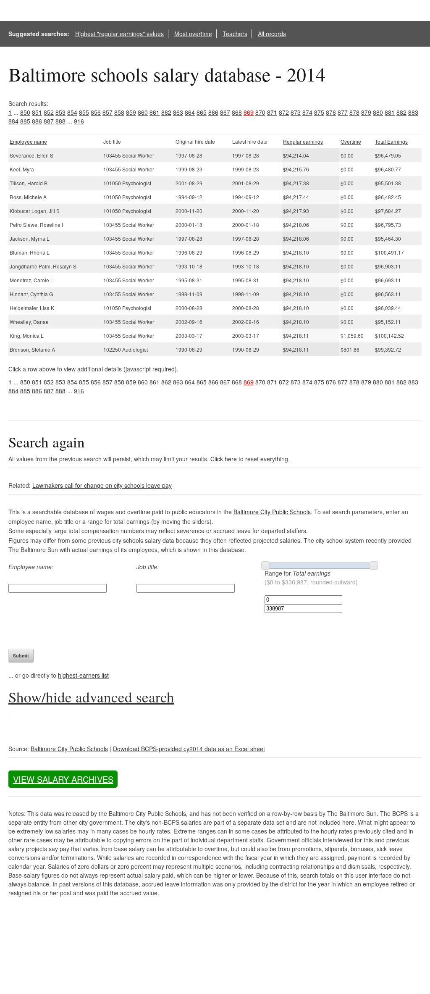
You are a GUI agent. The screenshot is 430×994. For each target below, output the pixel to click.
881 (390, 112)
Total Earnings (391, 141)
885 (25, 121)
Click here (223, 459)
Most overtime (193, 33)
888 (60, 121)
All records (272, 33)
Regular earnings (303, 141)
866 (213, 112)
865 (202, 112)
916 (79, 121)
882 (401, 112)
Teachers (235, 33)
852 (49, 112)
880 (378, 112)
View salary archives (63, 779)
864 (190, 112)
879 (366, 112)
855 (84, 112)
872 (284, 112)
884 (13, 121)
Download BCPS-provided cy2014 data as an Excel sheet (189, 748)
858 (119, 112)
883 (413, 112)
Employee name (28, 141)
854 (72, 112)
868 (237, 112)
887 (49, 121)
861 (154, 112)
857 (107, 112)
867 (225, 112)
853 (60, 112)
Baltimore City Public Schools (272, 512)
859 (131, 112)
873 (296, 112)
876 (331, 112)
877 (343, 112)
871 (272, 112)
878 (354, 112)
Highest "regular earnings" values (119, 33)
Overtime (351, 141)
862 (166, 112)
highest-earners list (83, 675)
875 (319, 112)
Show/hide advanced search (91, 697)
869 (249, 112)
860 (143, 112)
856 (96, 112)
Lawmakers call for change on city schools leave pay (102, 485)
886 (37, 121)
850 (25, 112)
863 (178, 112)
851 (37, 112)
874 (307, 112)
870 (260, 112)
